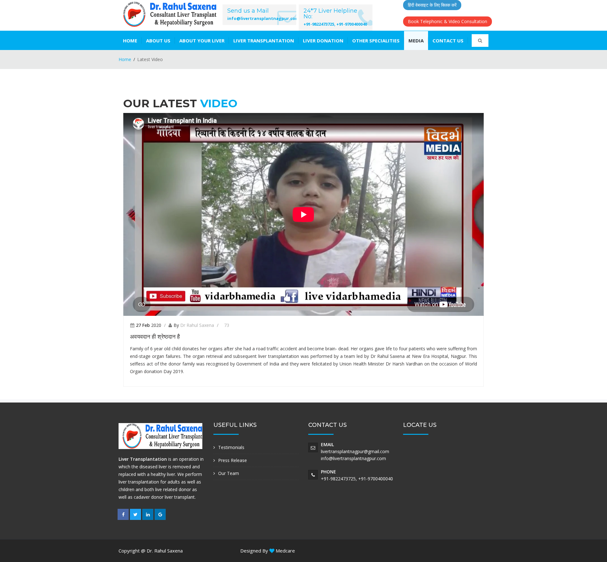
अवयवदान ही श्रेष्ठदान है (155, 336)
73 (226, 325)
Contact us (447, 40)
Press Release (232, 460)
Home (130, 40)
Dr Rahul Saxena (197, 325)
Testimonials (231, 447)
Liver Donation (323, 40)
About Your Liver (201, 40)
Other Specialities (376, 40)
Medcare (284, 550)
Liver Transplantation (263, 40)
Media (416, 40)
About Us (158, 40)
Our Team (228, 473)
